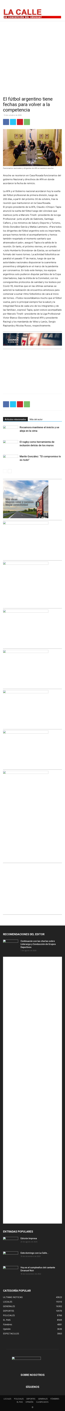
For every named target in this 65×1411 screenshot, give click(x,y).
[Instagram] (51, 5)
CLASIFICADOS (42, 1402)
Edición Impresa (29, 1238)
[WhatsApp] (27, 122)
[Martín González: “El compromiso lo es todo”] (10, 460)
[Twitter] (58, 5)
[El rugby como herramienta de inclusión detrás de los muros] (10, 445)
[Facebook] (45, 5)
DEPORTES (30, 1399)
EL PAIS (20, 1402)
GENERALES (43, 1399)
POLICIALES (19, 1399)
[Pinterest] (20, 122)
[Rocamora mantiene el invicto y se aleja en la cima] (10, 431)
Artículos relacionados (15, 419)
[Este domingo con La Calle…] (10, 1256)
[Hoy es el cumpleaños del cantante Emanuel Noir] (10, 1271)
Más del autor (36, 419)
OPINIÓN (29, 1402)
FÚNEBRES (54, 1399)
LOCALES (7, 1399)
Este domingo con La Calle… (34, 1253)
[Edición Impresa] (10, 1242)
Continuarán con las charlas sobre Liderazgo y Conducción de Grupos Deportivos (38, 944)
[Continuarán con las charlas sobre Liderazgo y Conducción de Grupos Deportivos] (10, 945)
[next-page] (10, 471)
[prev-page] (5, 471)
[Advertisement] (32, 55)
